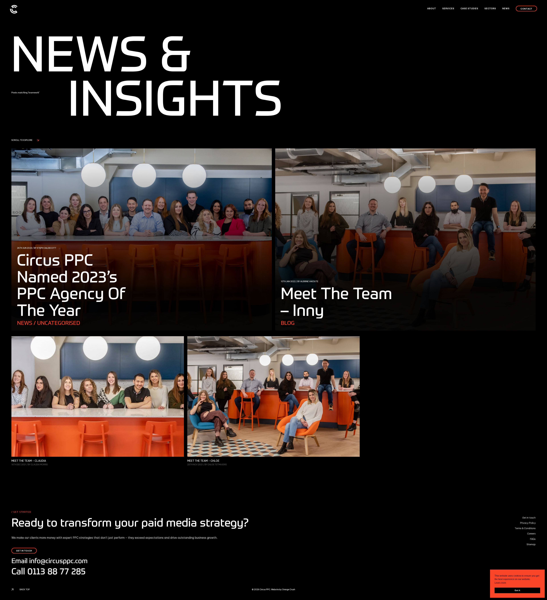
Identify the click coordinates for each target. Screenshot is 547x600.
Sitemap (531, 544)
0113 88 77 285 (56, 571)
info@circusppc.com (58, 561)
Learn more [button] (500, 582)
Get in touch (529, 517)
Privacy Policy (528, 522)
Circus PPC (265, 589)
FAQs (533, 539)
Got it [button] (517, 590)
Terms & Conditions (525, 528)
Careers (531, 533)
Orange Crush (288, 589)
